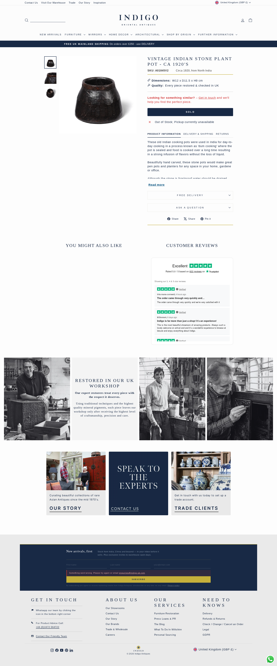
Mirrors (95, 34)
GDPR (206, 634)
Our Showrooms (115, 608)
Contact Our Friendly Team (51, 636)
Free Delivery (190, 195)
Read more (156, 184)
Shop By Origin (180, 34)
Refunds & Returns (214, 618)
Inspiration (99, 2)
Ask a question (190, 207)
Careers (110, 634)
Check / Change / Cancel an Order (223, 624)
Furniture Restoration (166, 613)
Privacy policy (174, 585)
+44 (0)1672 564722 (47, 627)
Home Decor (119, 34)
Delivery (207, 613)
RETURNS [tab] (222, 134)
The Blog (159, 624)
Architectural (148, 34)
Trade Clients (196, 508)
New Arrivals (51, 34)
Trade (72, 2)
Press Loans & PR (165, 618)
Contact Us (31, 2)
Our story (66, 508)
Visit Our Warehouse (53, 2)
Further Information (216, 34)
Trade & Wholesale (117, 629)
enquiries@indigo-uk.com (132, 573)
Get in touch (207, 97)
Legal (206, 629)
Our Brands (112, 624)
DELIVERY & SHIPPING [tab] (198, 134)
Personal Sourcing (165, 634)
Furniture (74, 34)
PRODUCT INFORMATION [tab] (164, 134)
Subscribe (138, 579)
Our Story (84, 2)
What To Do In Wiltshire (168, 629)
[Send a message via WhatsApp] (270, 659)
